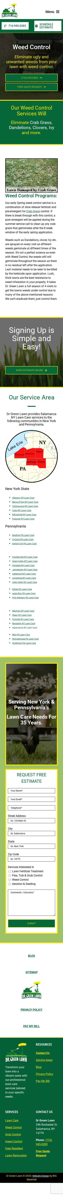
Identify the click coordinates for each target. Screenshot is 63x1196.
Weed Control (13, 1127)
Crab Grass (33, 211)
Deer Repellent (14, 1148)
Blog (38, 1067)
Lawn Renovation (16, 1155)
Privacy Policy (44, 1074)
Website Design (41, 1175)
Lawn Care (11, 1120)
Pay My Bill (43, 1081)
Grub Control (13, 1134)
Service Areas (44, 1060)
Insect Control (13, 1141)
